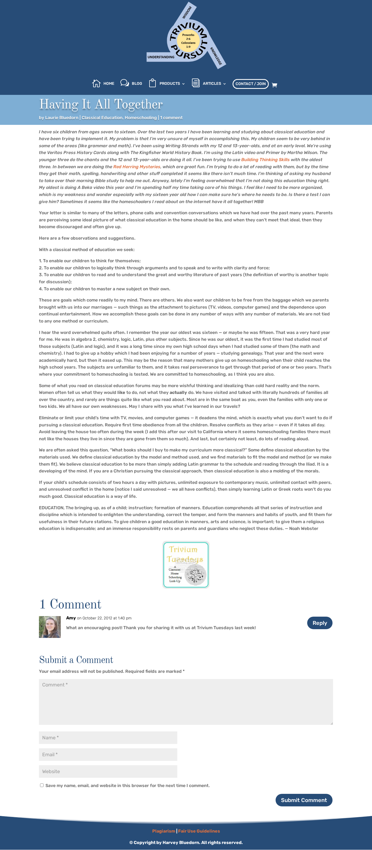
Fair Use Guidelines (199, 831)
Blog (137, 84)
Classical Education (102, 117)
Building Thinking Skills (265, 159)
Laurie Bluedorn (61, 117)
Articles (212, 84)
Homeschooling (141, 117)
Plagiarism (163, 831)
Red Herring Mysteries (136, 166)
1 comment (171, 117)
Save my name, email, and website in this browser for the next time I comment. (127, 785)
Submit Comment (304, 800)
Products (170, 84)
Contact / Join (251, 84)
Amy (71, 617)
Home (108, 84)
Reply (320, 623)
